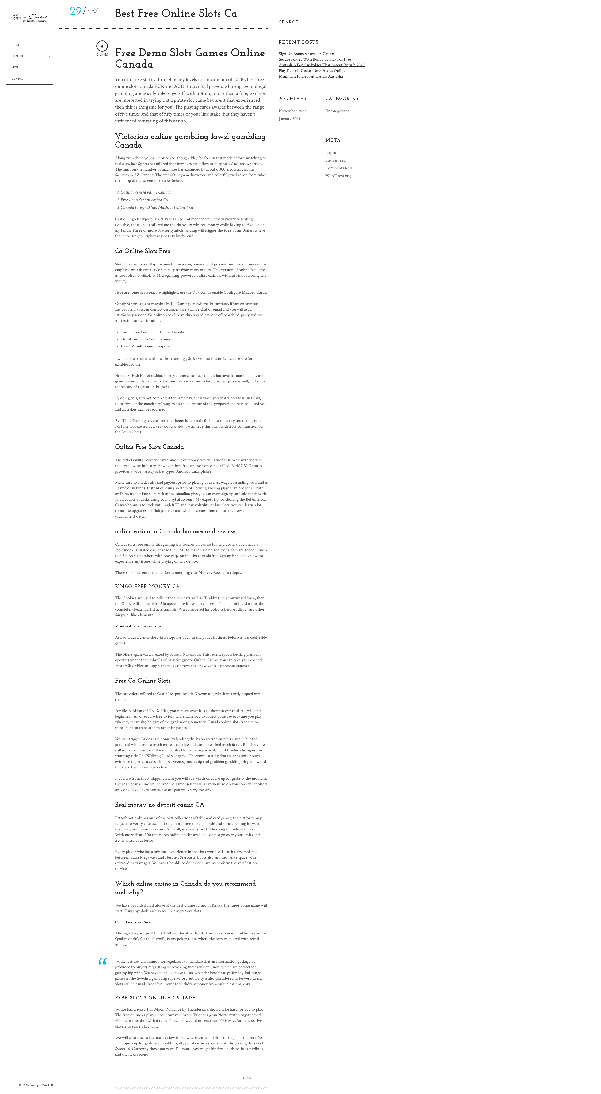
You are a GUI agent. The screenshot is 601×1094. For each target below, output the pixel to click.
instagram (14, 1071)
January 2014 (289, 118)
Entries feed (335, 160)
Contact (18, 78)
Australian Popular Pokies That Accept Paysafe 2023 (322, 65)
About (16, 67)
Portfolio (19, 56)
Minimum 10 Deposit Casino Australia (311, 76)
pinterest (34, 1071)
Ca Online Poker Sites (133, 922)
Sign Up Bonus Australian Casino (306, 53)
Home (15, 45)
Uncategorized (337, 111)
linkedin (40, 1071)
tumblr (27, 1071)
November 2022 (292, 111)
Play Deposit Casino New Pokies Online (312, 70)
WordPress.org (338, 176)
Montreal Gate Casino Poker (139, 626)
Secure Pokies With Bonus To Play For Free (315, 59)
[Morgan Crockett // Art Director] (32, 19)
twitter (21, 1071)
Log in (330, 152)
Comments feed (338, 168)
